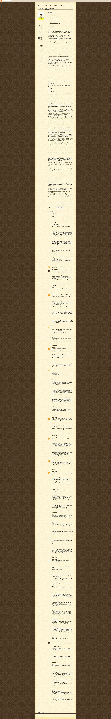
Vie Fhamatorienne (53, 22)
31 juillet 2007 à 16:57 (54, 385)
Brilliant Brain (54, 269)
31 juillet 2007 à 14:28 (54, 366)
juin (40, 63)
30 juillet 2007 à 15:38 (54, 251)
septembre (41, 45)
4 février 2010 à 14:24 (54, 700)
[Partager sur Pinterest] (62, 207)
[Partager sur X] (59, 207)
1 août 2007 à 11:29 (54, 639)
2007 (40, 40)
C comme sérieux (53, 18)
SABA (53, 325)
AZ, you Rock (42, 49)
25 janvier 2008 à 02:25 (54, 666)
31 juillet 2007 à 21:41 (54, 557)
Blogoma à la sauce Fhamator (54, 17)
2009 (40, 38)
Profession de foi (42, 52)
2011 (40, 36)
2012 (40, 35)
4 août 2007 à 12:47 (54, 662)
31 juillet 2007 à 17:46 (54, 415)
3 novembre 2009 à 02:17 (54, 688)
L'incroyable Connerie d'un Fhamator (51, 5)
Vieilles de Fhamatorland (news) (55, 23)
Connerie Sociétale (53, 20)
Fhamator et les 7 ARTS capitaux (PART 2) (43, 57)
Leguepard (53, 459)
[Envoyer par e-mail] (57, 207)
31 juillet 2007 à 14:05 (54, 345)
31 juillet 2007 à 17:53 (54, 435)
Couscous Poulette (55, 265)
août (40, 46)
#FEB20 (51, 14)
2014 (40, 32)
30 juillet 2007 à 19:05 (54, 262)
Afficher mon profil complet (42, 29)
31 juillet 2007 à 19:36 (54, 512)
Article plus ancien (70, 704)
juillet (41, 47)
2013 (40, 34)
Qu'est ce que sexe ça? (43, 48)
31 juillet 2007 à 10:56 (54, 323)
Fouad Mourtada (53, 21)
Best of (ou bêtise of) (53, 15)
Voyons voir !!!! (42, 50)
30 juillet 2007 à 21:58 (54, 267)
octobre (41, 44)
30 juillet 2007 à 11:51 (54, 217)
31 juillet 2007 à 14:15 (54, 358)
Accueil (60, 704)
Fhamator (41, 26)
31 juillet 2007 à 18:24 (54, 469)
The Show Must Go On (43, 51)
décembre (41, 41)
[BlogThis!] (58, 207)
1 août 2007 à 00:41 (54, 584)
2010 (40, 37)
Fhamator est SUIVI (42, 55)
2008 (40, 39)
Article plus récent (51, 704)
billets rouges (52, 16)
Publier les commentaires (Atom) (57, 706)
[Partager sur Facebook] (61, 207)
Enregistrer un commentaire (52, 702)
